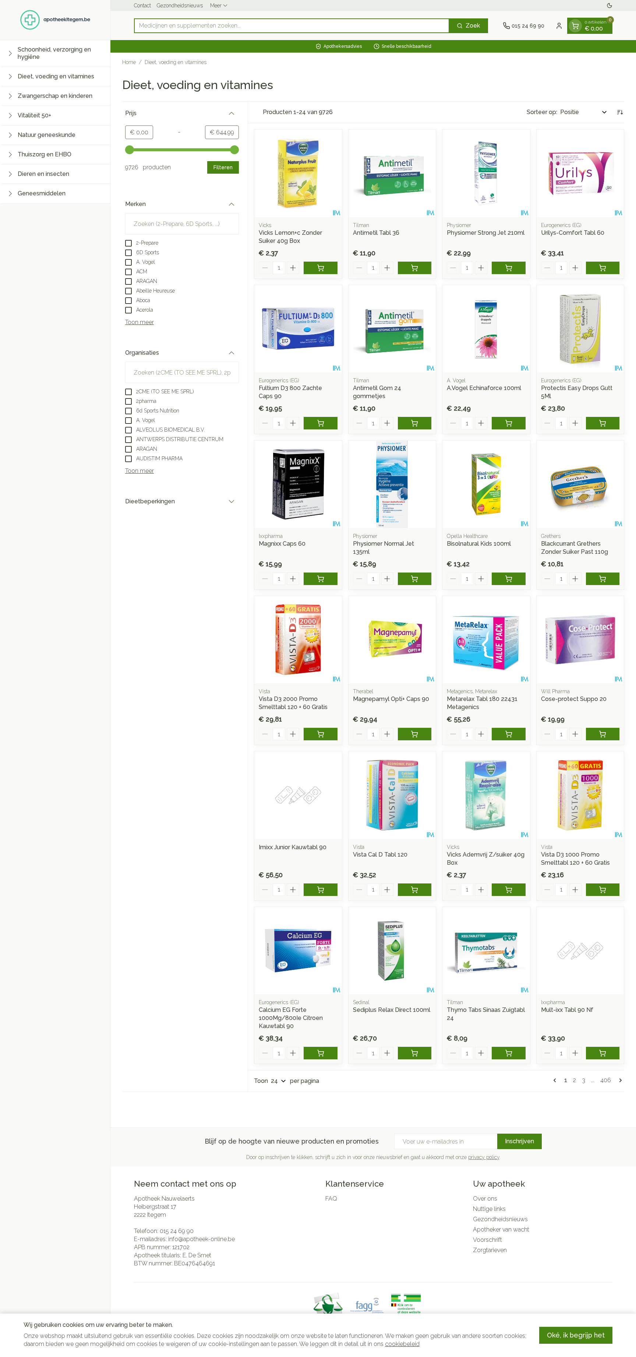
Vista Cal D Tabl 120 (380, 854)
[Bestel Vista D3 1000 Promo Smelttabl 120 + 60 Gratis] (603, 889)
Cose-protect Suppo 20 (574, 698)
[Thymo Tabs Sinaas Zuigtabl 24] (486, 951)
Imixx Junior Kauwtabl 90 (292, 847)
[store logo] (55, 20)
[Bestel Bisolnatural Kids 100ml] (509, 579)
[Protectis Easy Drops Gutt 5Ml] (580, 329)
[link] (556, 1080)
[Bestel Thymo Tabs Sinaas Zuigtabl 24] (509, 1053)
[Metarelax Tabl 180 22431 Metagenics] (486, 640)
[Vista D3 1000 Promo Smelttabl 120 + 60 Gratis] (580, 795)
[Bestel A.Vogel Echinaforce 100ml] (509, 423)
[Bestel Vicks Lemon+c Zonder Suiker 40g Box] (321, 268)
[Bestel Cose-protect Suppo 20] (603, 734)
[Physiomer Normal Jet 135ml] (392, 484)
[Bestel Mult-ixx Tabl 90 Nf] (603, 1053)
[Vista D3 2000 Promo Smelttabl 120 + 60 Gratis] (298, 640)
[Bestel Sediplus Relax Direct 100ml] (415, 1053)
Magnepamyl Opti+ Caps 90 (391, 698)
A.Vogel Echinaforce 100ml (484, 388)
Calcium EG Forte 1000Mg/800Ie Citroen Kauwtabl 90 (291, 1018)
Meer (216, 5)
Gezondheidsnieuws (180, 5)
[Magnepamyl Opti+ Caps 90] (392, 640)
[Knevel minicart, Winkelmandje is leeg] (575, 25)
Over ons (485, 1198)
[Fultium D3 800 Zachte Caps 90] (298, 329)
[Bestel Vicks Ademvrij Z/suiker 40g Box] (509, 889)
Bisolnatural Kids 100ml (479, 543)
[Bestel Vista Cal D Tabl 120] (415, 889)
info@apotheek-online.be (201, 1239)
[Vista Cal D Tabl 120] (392, 795)
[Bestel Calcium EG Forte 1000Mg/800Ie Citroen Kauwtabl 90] (321, 1053)
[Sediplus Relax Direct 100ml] (392, 951)
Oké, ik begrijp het (576, 1335)
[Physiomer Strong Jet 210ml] (486, 173)
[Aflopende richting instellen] (619, 112)
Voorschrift (487, 1239)
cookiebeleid (402, 1343)
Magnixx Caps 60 (282, 543)
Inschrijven (519, 1141)
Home (129, 62)
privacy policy (483, 1157)
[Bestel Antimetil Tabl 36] (415, 268)
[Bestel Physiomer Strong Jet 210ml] (509, 268)
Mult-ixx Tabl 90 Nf (567, 1009)
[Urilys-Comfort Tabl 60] (580, 173)
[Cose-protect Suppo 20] (580, 640)
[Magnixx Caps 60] (298, 484)
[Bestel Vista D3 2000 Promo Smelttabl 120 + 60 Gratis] (321, 734)
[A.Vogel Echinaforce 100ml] (486, 329)
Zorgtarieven (490, 1250)
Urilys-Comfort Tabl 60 (572, 232)
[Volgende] (619, 1080)
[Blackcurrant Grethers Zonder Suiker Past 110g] (580, 484)
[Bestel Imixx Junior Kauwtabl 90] (321, 889)
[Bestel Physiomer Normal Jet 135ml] (415, 579)
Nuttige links (489, 1208)
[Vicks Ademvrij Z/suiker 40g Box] (486, 795)
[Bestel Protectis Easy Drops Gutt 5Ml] (603, 423)
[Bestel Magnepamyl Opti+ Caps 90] (415, 734)
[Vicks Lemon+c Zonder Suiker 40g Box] (298, 173)
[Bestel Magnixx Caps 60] (321, 579)
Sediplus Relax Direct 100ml (391, 1009)
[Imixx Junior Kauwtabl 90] (298, 795)
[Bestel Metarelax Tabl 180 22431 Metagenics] (509, 734)
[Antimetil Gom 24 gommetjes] (392, 329)
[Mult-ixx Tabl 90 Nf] (580, 951)
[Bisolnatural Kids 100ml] (486, 484)
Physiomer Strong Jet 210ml (485, 232)
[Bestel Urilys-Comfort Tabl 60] (603, 268)
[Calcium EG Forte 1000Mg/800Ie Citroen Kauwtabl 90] (298, 951)
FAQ (331, 1198)
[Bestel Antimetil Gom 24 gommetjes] (415, 423)
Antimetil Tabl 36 (376, 232)
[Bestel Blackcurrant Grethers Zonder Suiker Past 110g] (603, 579)
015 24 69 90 (177, 1230)
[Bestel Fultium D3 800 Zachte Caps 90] (321, 423)
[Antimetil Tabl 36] (392, 173)
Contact (142, 5)
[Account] (559, 25)
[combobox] (291, 25)
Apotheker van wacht (501, 1229)
